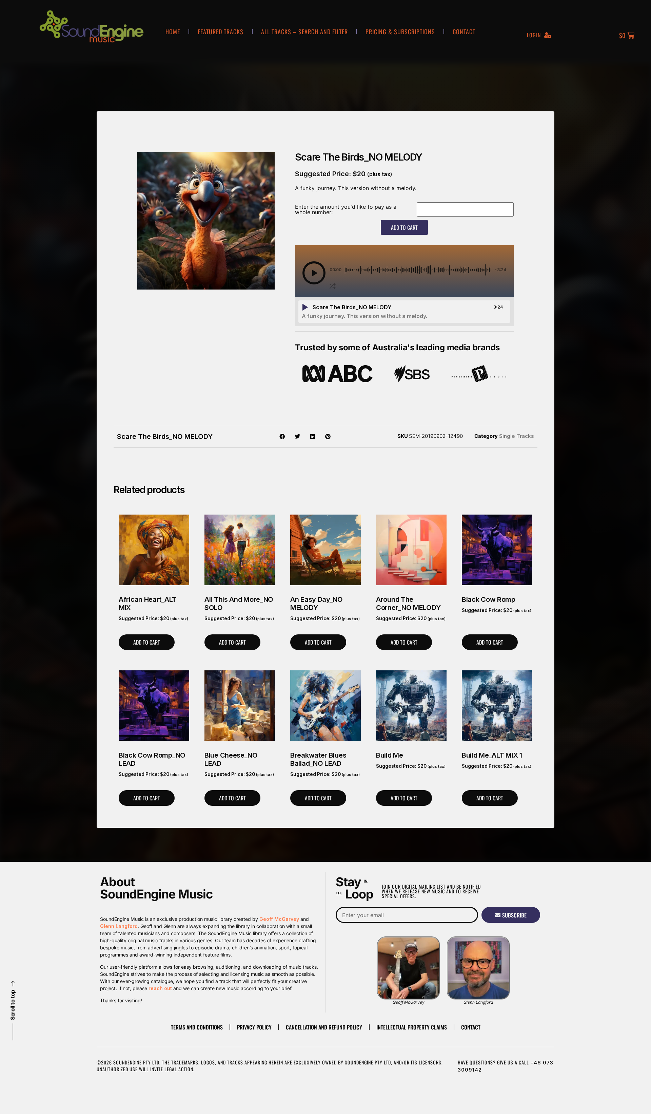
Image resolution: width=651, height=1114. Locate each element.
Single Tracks (516, 436)
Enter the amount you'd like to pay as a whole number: (345, 209)
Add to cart (404, 227)
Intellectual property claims (411, 1027)
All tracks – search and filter (304, 31)
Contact (464, 31)
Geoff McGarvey (279, 919)
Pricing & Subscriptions (400, 31)
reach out (160, 988)
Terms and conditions (197, 1027)
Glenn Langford (119, 926)
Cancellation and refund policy (324, 1027)
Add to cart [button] (146, 642)
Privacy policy (254, 1027)
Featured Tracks (220, 31)
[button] (314, 272)
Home (172, 31)
